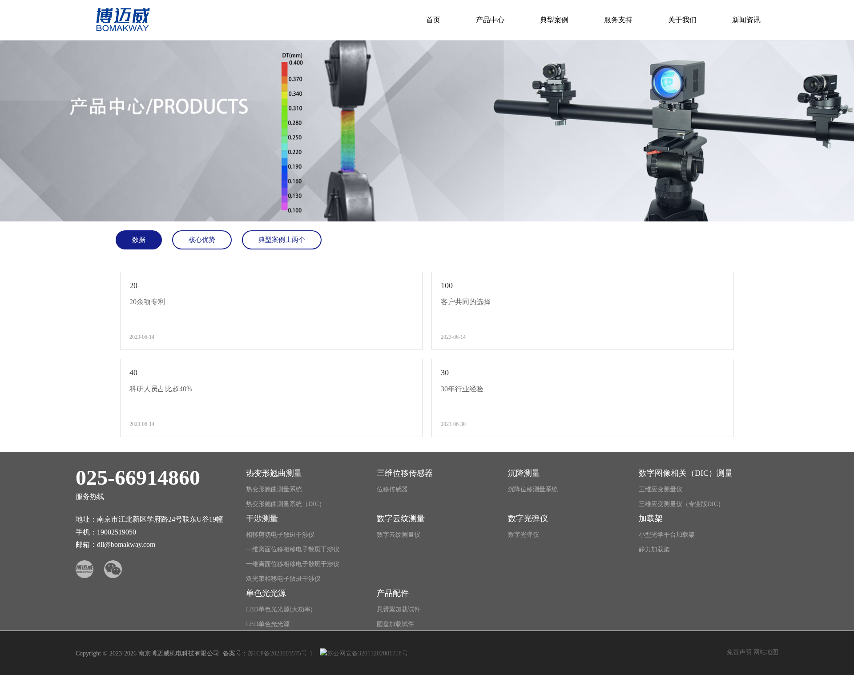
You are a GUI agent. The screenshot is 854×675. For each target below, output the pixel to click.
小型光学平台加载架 (667, 534)
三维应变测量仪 (660, 489)
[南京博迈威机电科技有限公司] (121, 33)
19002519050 (116, 532)
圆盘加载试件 (395, 624)
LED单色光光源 (268, 624)
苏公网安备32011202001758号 (367, 653)
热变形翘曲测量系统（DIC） (285, 504)
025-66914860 (138, 477)
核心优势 (202, 239)
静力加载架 (654, 549)
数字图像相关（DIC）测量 (686, 473)
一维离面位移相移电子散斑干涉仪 (292, 549)
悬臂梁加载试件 (398, 609)
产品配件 (393, 593)
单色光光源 (266, 593)
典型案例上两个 (281, 239)
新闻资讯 (746, 20)
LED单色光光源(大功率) (279, 609)
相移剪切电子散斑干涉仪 (280, 534)
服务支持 (618, 20)
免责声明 (739, 652)
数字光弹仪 (528, 518)
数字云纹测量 (401, 518)
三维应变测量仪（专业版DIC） (681, 504)
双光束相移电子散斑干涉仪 (283, 578)
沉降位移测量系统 (533, 489)
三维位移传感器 (405, 473)
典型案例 (554, 20)
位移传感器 (392, 489)
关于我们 (682, 20)
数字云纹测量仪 (398, 534)
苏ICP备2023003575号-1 (280, 653)
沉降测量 (524, 473)
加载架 (651, 518)
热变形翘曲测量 (274, 473)
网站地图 (765, 652)
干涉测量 (262, 518)
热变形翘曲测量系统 (274, 489)
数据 (138, 239)
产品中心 (490, 20)
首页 (433, 20)
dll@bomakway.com (126, 544)
